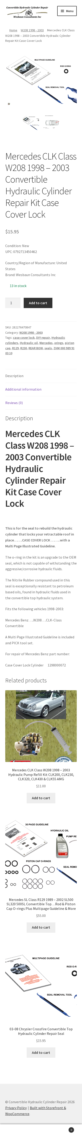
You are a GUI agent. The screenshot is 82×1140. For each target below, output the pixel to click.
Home (13, 30)
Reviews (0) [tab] (14, 402)
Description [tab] (14, 375)
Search (41, 1132)
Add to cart (38, 303)
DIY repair (43, 338)
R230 (23, 348)
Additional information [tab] (23, 389)
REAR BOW (35, 348)
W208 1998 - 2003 (32, 30)
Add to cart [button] (41, 798)
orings (58, 343)
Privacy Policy (16, 1107)
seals (48, 348)
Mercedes (46, 343)
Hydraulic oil (29, 343)
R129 (15, 348)
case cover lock (24, 338)
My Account (13, 1132)
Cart (63, 1128)
